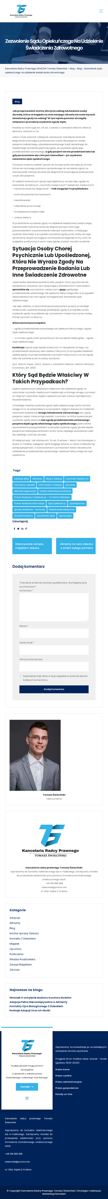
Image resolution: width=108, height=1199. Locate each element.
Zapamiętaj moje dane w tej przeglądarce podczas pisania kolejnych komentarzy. (55, 678)
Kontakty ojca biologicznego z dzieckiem (36, 1006)
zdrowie (15, 969)
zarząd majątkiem (21, 964)
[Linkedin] (27, 1098)
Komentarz (26, 590)
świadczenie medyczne (61, 509)
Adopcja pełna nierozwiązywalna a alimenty (38, 1002)
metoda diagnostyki (25, 491)
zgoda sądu (65, 515)
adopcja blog (21, 478)
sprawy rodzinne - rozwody (29, 509)
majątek (14, 944)
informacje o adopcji (50, 485)
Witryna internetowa (30, 659)
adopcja (15, 918)
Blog (17, 101)
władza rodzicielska (22, 959)
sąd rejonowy (77, 503)
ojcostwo (16, 949)
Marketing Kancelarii (54, 1193)
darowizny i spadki (24, 485)
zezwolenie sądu (46, 515)
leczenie (70, 485)
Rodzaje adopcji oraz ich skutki (30, 1010)
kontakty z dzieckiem (23, 938)
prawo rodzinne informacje (29, 503)
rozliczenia (16, 954)
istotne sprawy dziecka (24, 933)
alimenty (37, 478)
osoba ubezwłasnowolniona (55, 491)
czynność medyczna (77, 478)
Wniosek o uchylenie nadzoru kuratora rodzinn (40, 997)
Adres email (26, 642)
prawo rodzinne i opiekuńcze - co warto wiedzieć (42, 497)
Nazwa (23, 626)
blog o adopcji (54, 478)
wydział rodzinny (23, 515)
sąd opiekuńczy (57, 503)
